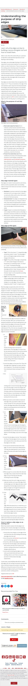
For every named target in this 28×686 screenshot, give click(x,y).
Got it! (14, 683)
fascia (21, 271)
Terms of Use (11, 675)
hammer (17, 538)
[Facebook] (3, 657)
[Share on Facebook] (2, 586)
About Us (19, 664)
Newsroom (15, 9)
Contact (20, 663)
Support (7, 664)
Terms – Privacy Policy (11, 663)
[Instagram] (13, 656)
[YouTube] (20, 657)
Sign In (14, 639)
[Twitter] (6, 657)
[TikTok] (14, 660)
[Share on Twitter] (5, 586)
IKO (13, 97)
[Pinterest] (17, 657)
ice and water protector (19, 159)
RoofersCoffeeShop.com (6, 9)
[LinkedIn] (10, 657)
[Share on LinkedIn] (8, 586)
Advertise (13, 664)
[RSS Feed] (24, 657)
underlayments (7, 159)
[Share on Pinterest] (11, 586)
